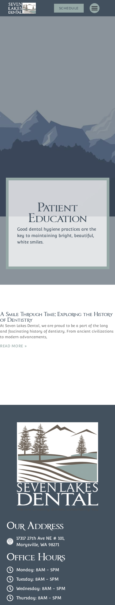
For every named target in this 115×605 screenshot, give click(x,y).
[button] (95, 8)
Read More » (13, 346)
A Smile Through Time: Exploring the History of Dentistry (56, 317)
